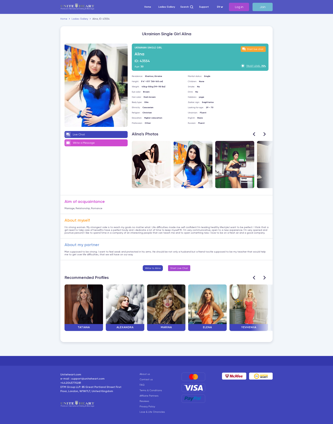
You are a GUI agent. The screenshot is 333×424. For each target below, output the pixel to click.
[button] (187, 7)
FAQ (142, 384)
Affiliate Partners (149, 395)
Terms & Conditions (151, 390)
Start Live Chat (179, 268)
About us (145, 374)
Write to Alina (153, 268)
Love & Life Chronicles (152, 411)
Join (263, 7)
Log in (239, 7)
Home (147, 7)
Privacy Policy (147, 406)
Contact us (146, 379)
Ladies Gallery (166, 7)
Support (204, 7)
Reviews (144, 401)
